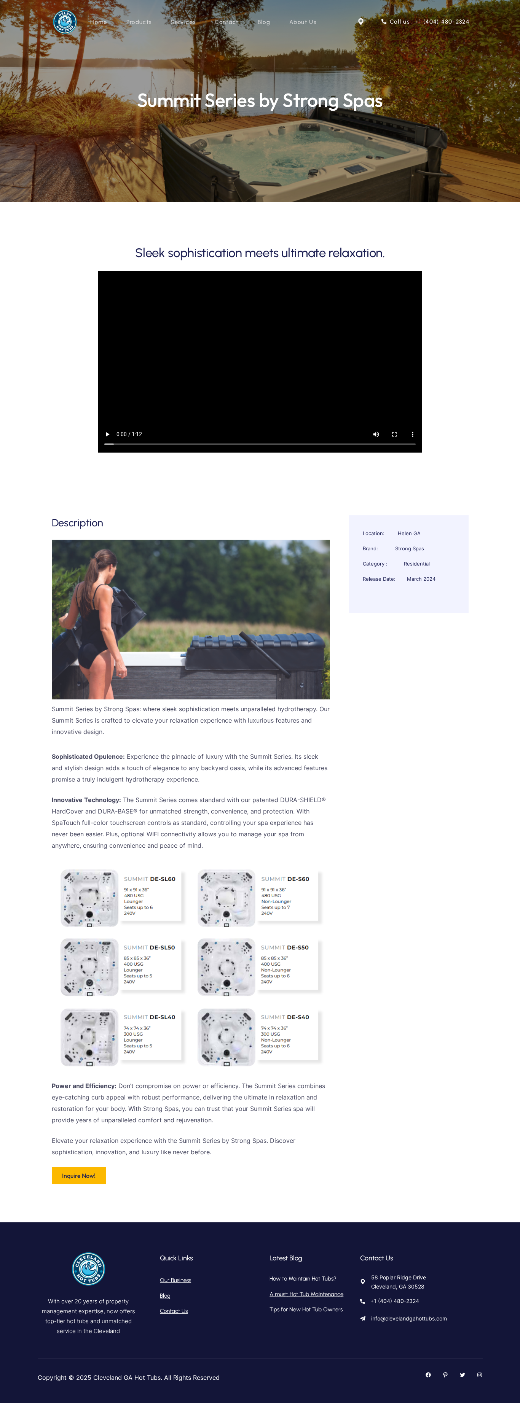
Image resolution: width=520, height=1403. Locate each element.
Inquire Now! (79, 1175)
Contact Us (174, 1311)
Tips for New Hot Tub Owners (306, 1309)
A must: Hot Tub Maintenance (306, 1294)
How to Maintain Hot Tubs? (303, 1278)
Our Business (175, 1280)
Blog (165, 1295)
